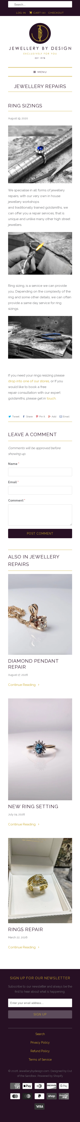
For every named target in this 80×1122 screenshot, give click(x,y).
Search (40, 1034)
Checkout (56, 12)
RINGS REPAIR (25, 929)
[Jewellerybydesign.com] (40, 43)
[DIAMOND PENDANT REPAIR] (40, 614)
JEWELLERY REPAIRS (40, 86)
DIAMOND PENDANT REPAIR (33, 664)
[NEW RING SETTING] (40, 749)
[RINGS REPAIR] (40, 880)
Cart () (39, 12)
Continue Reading (22, 685)
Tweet (15, 416)
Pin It (42, 416)
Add (54, 416)
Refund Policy (40, 1051)
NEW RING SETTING (33, 806)
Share (29, 416)
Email (66, 416)
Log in (21, 12)
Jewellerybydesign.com (34, 1071)
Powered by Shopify (50, 1075)
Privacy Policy (40, 1042)
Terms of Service (40, 1059)
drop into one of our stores (28, 381)
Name (13, 464)
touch (51, 398)
